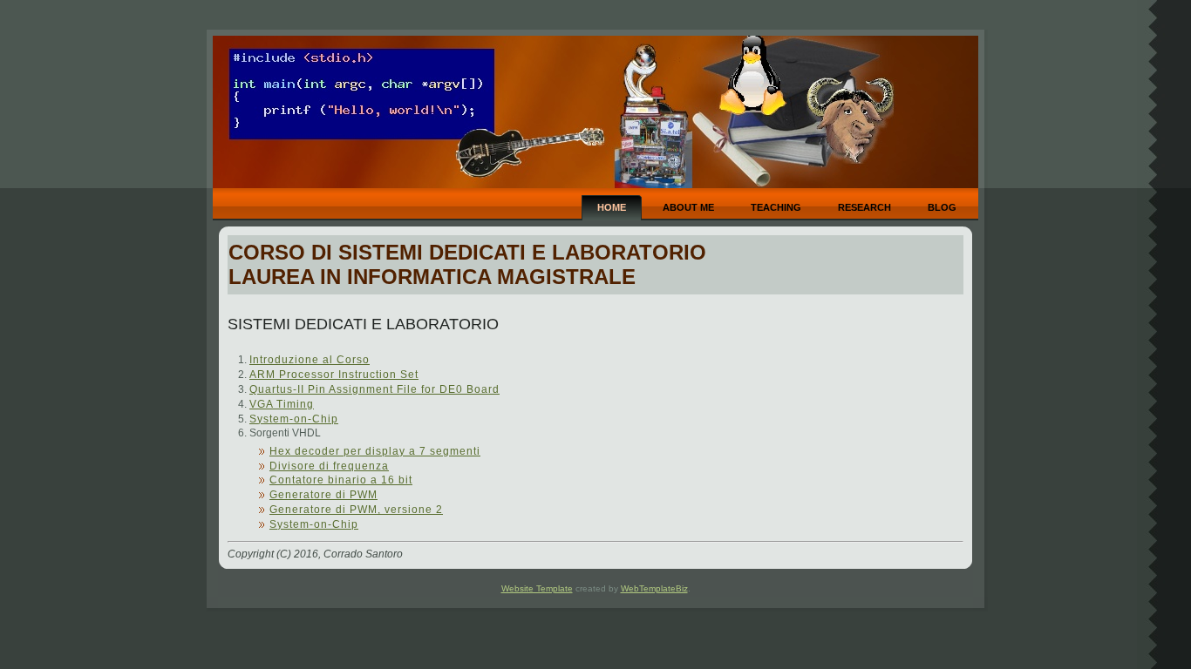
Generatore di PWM (323, 495)
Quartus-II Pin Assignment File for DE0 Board (374, 389)
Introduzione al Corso (309, 360)
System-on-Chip (293, 419)
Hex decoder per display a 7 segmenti (374, 451)
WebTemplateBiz (654, 588)
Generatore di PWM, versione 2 (356, 509)
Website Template (537, 588)
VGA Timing (281, 404)
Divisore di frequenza (329, 466)
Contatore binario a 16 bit (340, 480)
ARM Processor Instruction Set (334, 374)
